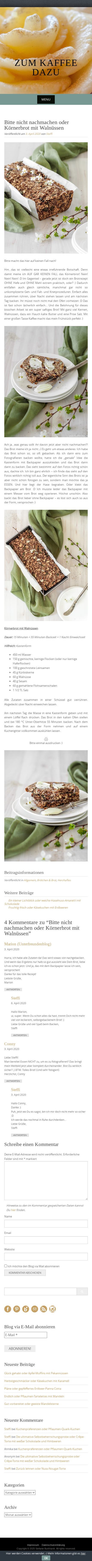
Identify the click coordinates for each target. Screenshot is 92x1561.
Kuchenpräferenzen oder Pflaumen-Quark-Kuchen (48, 1429)
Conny (10, 1044)
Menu (46, 99)
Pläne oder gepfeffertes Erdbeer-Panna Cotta (32, 1389)
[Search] (82, 1291)
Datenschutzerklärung (53, 1545)
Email (7, 1233)
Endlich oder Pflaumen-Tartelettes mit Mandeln (34, 1396)
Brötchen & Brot (46, 880)
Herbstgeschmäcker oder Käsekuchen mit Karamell (36, 1381)
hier (13, 1210)
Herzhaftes (64, 880)
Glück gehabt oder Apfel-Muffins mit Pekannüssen (36, 1373)
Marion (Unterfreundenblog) (27, 944)
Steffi (49, 133)
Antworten (13, 989)
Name (8, 1216)
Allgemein (30, 880)
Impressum (33, 1545)
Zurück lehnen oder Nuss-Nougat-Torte (41, 1469)
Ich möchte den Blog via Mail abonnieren (33, 1266)
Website (9, 1249)
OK (46, 1558)
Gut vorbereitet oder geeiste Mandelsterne (31, 1404)
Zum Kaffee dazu (46, 67)
